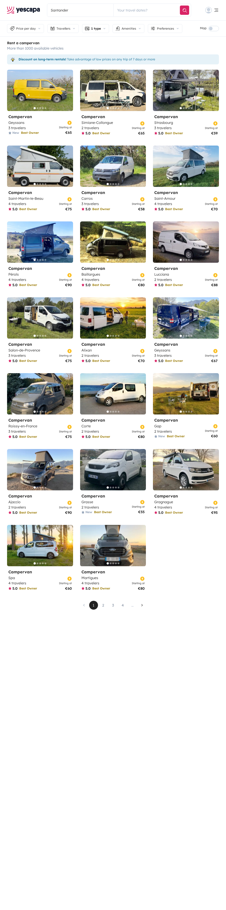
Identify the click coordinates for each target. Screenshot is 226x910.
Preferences (165, 29)
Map (203, 28)
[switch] (213, 28)
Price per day (26, 29)
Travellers (63, 29)
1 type (96, 29)
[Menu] (212, 10)
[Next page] (142, 605)
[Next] (67, 90)
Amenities (129, 29)
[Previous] (12, 90)
